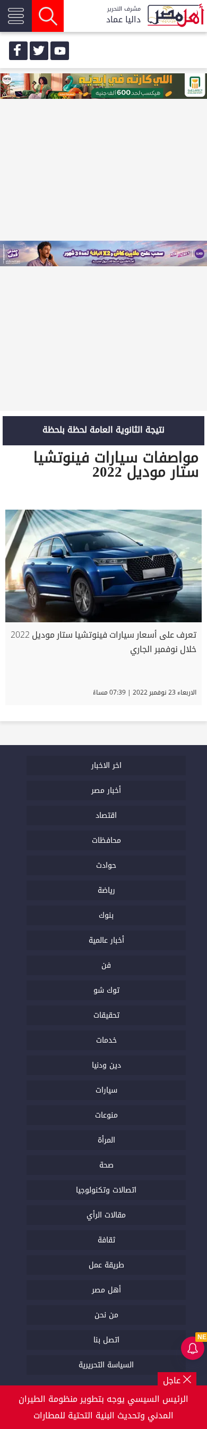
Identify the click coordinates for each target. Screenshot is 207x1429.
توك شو (106, 990)
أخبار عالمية (106, 940)
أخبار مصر (106, 790)
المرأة (106, 1140)
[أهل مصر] (175, 16)
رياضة (106, 890)
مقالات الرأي (106, 1215)
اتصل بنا (106, 1340)
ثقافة (106, 1240)
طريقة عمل (106, 1265)
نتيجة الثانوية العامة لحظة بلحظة (103, 429)
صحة (106, 1165)
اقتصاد (106, 815)
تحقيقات (106, 1015)
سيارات (106, 1090)
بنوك (106, 915)
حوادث (106, 865)
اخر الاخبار (106, 765)
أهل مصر (106, 1290)
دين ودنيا (106, 1065)
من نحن (106, 1315)
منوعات (106, 1115)
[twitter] (39, 50)
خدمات (106, 1040)
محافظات (106, 840)
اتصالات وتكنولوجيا (106, 1190)
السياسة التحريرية (106, 1365)
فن (106, 965)
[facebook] (18, 50)
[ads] (103, 87)
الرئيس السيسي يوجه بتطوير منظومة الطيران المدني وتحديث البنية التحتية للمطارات (103, 1407)
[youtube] (59, 50)
